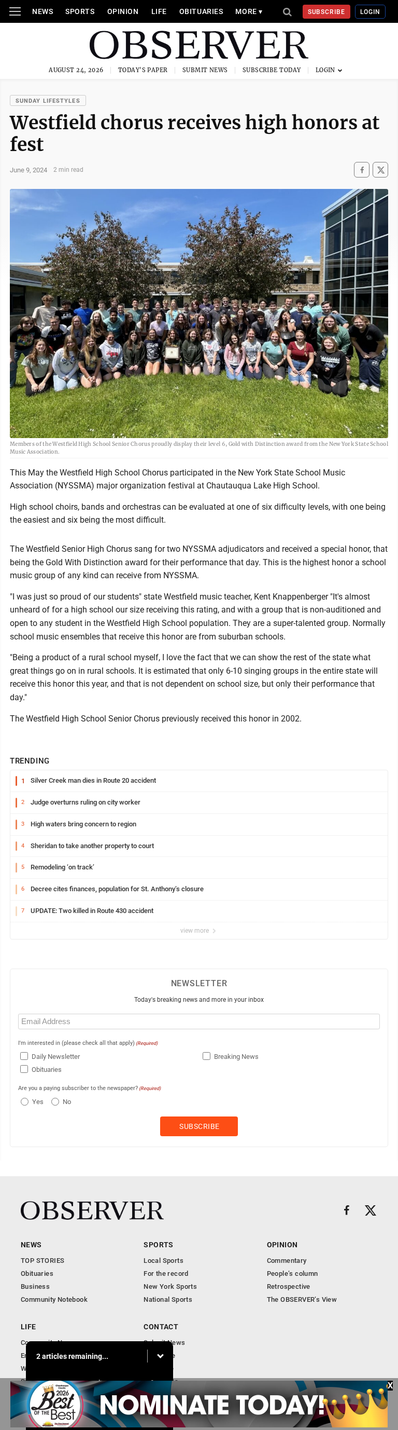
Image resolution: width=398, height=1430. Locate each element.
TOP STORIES (42, 1260)
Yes (36, 1102)
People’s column (292, 1273)
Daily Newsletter (56, 1056)
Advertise (159, 1368)
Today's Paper (143, 70)
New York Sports (170, 1286)
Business (35, 1286)
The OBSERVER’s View (302, 1299)
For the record (166, 1273)
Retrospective (288, 1286)
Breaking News (236, 1056)
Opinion (123, 11)
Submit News (205, 70)
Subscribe (327, 12)
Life (159, 11)
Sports (79, 11)
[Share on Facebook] (361, 170)
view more (195, 930)
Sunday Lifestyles (48, 101)
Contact (161, 1327)
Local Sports (163, 1260)
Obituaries (201, 11)
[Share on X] (380, 170)
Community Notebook (54, 1299)
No (67, 1102)
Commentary (287, 1260)
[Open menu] (15, 11)
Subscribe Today (272, 70)
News (42, 11)
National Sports (168, 1299)
